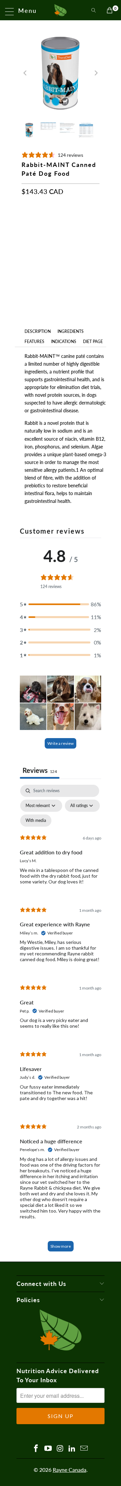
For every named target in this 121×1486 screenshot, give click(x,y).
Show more (60, 1246)
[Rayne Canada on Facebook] (36, 1448)
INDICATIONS (63, 341)
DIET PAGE (93, 341)
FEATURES (34, 341)
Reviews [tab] (40, 770)
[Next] (95, 73)
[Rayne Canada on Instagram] (60, 1448)
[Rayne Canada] (60, 10)
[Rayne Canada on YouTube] (48, 1448)
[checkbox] (35, 820)
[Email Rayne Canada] (84, 1448)
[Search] (93, 10)
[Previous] (25, 73)
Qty (25, 244)
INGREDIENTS (70, 331)
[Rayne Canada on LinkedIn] (72, 1448)
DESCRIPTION (38, 331)
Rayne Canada (69, 1469)
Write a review (60, 743)
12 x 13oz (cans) (44, 223)
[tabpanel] (60, 1021)
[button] (60, 604)
